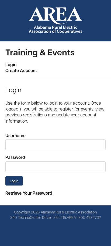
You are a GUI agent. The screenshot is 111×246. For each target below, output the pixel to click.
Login (10, 64)
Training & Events (40, 52)
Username (15, 135)
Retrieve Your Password (28, 193)
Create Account (21, 70)
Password (15, 157)
